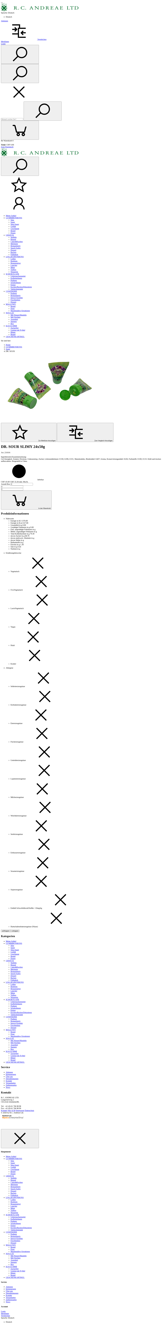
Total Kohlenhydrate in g (20, 534)
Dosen (13, 233)
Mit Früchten (15, 317)
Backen (13, 252)
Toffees (13, 270)
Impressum (20, 1111)
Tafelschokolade (17, 289)
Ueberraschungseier (18, 276)
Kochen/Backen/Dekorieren (21, 287)
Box (12, 324)
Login (3, 44)
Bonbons (14, 261)
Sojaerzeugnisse (17, 890)
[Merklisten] (19, 193)
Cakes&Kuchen (17, 242)
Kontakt (9, 1081)
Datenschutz (29, 1111)
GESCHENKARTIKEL (15, 337)
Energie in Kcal (16, 523)
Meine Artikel (11, 216)
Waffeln (14, 237)
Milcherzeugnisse (17, 797)
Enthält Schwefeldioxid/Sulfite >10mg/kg (26, 908)
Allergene (9, 668)
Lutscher (14, 265)
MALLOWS (11, 304)
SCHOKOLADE (12, 274)
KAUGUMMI (11, 326)
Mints (13, 267)
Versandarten (11, 1083)
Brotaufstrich (15, 246)
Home (8, 345)
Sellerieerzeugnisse (18, 686)
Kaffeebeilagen (16, 278)
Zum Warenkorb (7, 147)
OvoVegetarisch (17, 590)
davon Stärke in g (17, 540)
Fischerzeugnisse (17, 742)
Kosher (13, 664)
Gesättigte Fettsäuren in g (20, 527)
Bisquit (13, 239)
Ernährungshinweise (13, 553)
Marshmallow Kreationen (20, 311)
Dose (13, 309)
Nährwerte (10, 519)
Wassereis (14, 272)
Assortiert (14, 319)
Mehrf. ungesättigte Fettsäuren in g (24, 532)
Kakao (13, 285)
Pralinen (14, 280)
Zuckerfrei (14, 328)
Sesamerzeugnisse (17, 871)
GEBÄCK (10, 235)
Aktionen (4, 21)
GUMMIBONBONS (14, 218)
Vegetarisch (15, 571)
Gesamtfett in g (16, 525)
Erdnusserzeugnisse (18, 853)
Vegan (13, 627)
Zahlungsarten (11, 1085)
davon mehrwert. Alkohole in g (22, 538)
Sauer (13, 222)
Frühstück (14, 255)
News (8, 1087)
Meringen (14, 244)
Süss (12, 220)
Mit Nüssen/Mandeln (19, 315)
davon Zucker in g (17, 536)
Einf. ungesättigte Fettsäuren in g (23, 529)
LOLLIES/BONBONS (15, 257)
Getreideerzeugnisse (18, 760)
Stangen (14, 321)
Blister (13, 332)
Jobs (9, 1111)
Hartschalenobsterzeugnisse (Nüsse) (24, 927)
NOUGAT (10, 313)
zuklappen (14, 931)
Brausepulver (16, 263)
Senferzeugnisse (17, 834)
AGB (13, 1111)
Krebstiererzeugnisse (18, 705)
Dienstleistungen (12, 1079)
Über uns (9, 1077)
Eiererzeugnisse (16, 723)
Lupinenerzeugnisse (18, 779)
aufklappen (5, 931)
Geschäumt (15, 229)
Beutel (13, 231)
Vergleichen (5, 1316)
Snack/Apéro (16, 248)
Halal (13, 645)
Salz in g (14, 547)
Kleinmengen (11, 1074)
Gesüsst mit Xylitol (18, 330)
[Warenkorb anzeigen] (20, 130)
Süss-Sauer (15, 224)
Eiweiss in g (15, 545)
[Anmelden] (19, 212)
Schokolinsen (16, 283)
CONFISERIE (11, 291)
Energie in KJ (16, 521)
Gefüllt (13, 226)
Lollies (13, 259)
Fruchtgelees (15, 300)
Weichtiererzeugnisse (19, 816)
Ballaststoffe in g (17, 542)
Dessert (13, 250)
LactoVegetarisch (17, 608)
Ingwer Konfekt (17, 298)
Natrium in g (15, 549)
